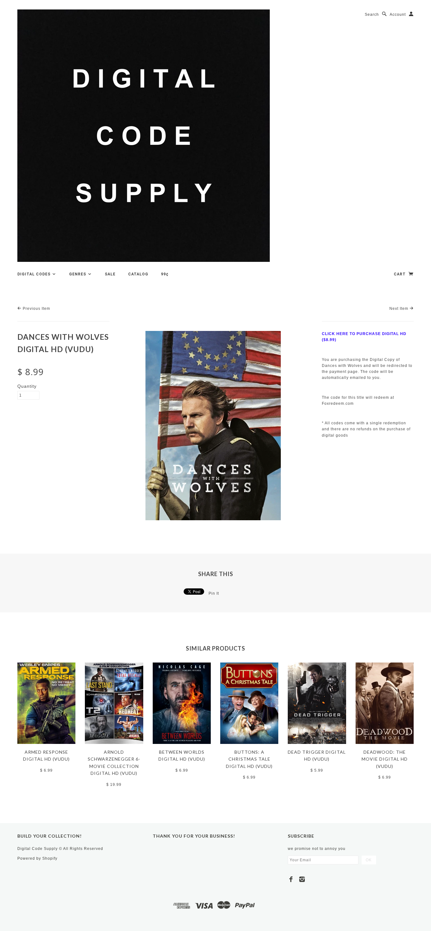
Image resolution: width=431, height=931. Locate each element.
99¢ (164, 274)
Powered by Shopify (37, 858)
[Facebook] (291, 879)
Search (372, 14)
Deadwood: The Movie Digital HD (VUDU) (385, 759)
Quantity (27, 386)
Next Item (399, 308)
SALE (110, 274)
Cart (400, 274)
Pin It (214, 593)
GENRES (78, 274)
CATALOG (138, 274)
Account (398, 14)
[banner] (143, 135)
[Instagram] (302, 879)
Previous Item (35, 308)
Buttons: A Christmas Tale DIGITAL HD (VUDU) (249, 759)
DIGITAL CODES (34, 274)
